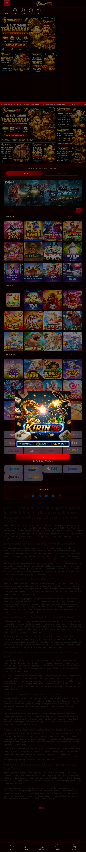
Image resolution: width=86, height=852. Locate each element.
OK (43, 457)
